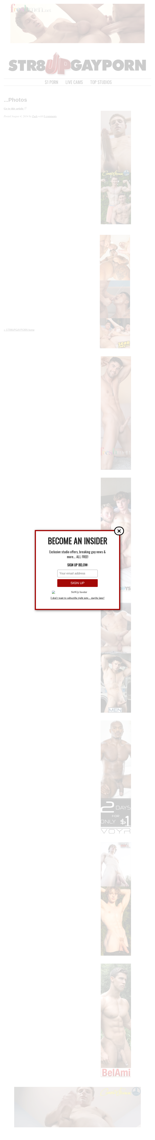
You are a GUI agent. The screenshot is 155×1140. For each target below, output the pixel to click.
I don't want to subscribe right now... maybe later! (78, 598)
